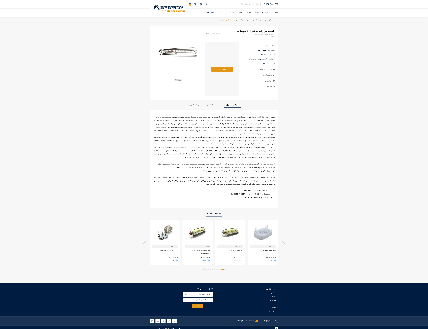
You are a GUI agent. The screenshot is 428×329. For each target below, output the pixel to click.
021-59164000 (268, 321)
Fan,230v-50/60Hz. (236, 250)
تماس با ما (210, 13)
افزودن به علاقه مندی (264, 70)
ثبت (197, 306)
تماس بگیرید (222, 69)
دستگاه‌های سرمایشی (253, 20)
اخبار (275, 304)
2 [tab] (222, 269)
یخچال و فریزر (240, 20)
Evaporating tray (269, 250)
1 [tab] (225, 269)
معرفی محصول (232, 104)
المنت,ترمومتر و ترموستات (258, 59)
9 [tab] (208, 269)
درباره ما (220, 13)
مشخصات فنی (213, 104)
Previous (144, 244)
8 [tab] (210, 269)
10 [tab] (206, 269)
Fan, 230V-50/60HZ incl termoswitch (201, 252)
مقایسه (270, 86)
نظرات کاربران (195, 104)
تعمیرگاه (248, 13)
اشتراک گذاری (268, 75)
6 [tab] (214, 269)
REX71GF (260, 55)
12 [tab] (203, 269)
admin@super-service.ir (245, 321)
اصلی (263, 63)
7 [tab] (212, 269)
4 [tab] (218, 269)
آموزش (240, 13)
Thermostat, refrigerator (168, 250)
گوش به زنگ (267, 81)
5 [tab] (216, 269)
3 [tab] (220, 269)
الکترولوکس (267, 46)
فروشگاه (265, 13)
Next (283, 244)
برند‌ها (257, 13)
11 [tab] (205, 269)
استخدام (273, 293)
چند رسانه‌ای (230, 13)
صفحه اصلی (275, 13)
